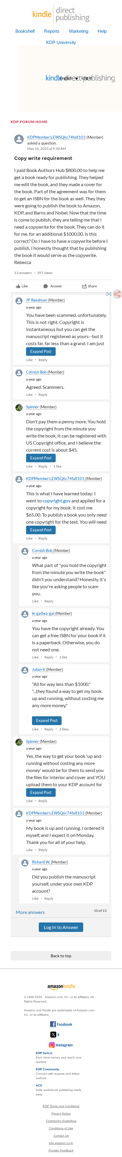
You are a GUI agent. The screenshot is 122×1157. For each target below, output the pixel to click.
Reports (52, 31)
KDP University (61, 42)
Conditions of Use (61, 1128)
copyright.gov (56, 500)
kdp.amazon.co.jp (61, 1143)
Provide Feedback (61, 1150)
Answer (56, 286)
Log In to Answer (61, 927)
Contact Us (61, 1135)
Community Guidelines (61, 1120)
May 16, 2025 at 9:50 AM (46, 148)
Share (92, 286)
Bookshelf (25, 31)
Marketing (78, 31)
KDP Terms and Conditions (61, 1106)
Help (102, 31)
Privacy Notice (61, 1113)
